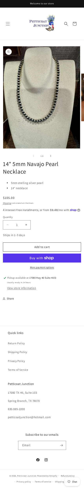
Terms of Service (18, 369)
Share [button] (10, 298)
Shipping (7, 203)
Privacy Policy (16, 361)
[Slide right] (50, 156)
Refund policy (68, 475)
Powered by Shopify (47, 475)
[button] (8, 23)
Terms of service (43, 481)
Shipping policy (63, 481)
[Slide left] (33, 156)
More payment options (42, 267)
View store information (21, 288)
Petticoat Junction (27, 475)
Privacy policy (24, 481)
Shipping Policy (17, 352)
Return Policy (16, 343)
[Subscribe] (61, 445)
